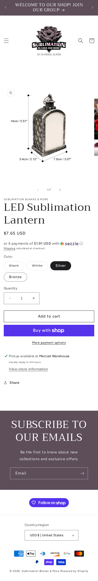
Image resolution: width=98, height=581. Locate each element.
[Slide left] (37, 189)
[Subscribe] (82, 473)
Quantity (10, 288)
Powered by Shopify (74, 571)
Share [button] (15, 383)
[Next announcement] (92, 7)
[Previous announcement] (5, 7)
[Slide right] (60, 189)
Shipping (9, 248)
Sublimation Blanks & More (41, 571)
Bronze (15, 277)
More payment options (49, 342)
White (40, 266)
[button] (6, 40)
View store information (28, 369)
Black (16, 266)
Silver (61, 265)
